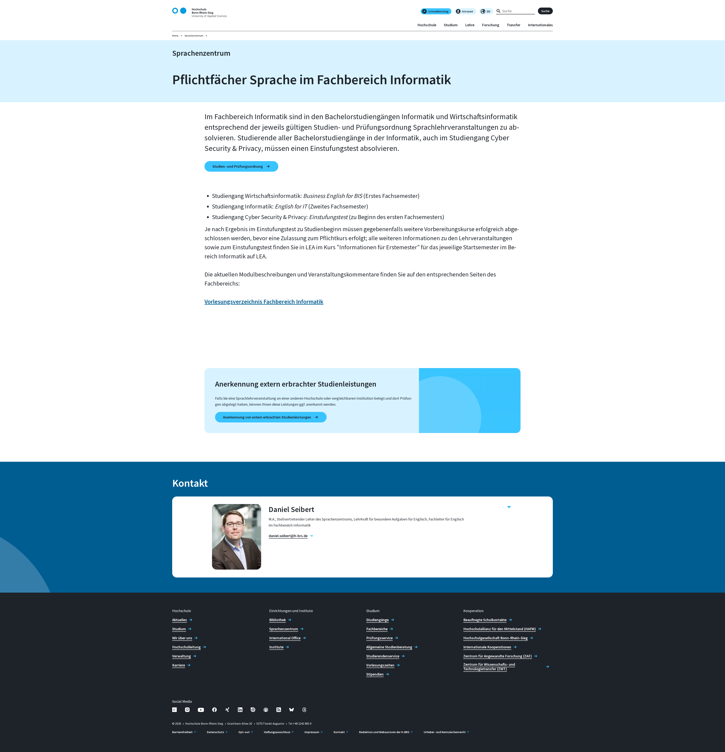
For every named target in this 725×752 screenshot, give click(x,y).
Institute (276, 647)
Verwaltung (181, 656)
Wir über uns (182, 638)
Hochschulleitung (186, 647)
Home (175, 35)
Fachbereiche (377, 629)
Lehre (469, 25)
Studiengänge (377, 620)
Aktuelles (179, 620)
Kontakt (339, 732)
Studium (451, 25)
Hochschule (426, 25)
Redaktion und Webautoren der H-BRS (384, 732)
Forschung (490, 25)
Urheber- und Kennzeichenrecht (445, 732)
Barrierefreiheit (182, 732)
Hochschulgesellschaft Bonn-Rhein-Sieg (495, 638)
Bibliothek (277, 620)
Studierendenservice (382, 656)
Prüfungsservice (379, 638)
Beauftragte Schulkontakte (485, 620)
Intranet (467, 11)
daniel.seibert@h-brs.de (288, 536)
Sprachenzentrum (194, 35)
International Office (285, 638)
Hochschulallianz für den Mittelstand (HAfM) (499, 629)
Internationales (540, 25)
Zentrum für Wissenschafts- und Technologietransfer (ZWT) (489, 666)
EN (488, 11)
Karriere (178, 665)
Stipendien (375, 674)
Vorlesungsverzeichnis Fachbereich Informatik (263, 301)
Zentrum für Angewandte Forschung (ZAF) (497, 656)
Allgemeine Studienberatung (389, 647)
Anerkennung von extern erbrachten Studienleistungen (267, 417)
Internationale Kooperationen (487, 647)
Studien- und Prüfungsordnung (237, 166)
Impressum (312, 732)
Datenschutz (215, 732)
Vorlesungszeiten (380, 665)
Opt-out (244, 732)
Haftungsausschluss (277, 732)
